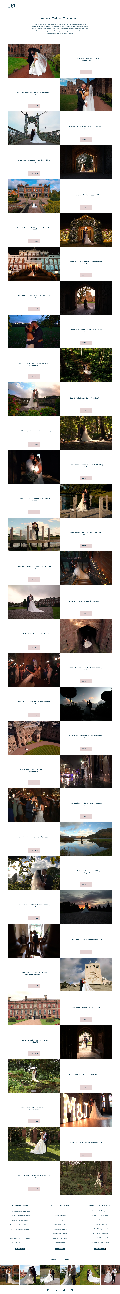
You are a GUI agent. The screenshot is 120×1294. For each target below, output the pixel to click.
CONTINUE (85, 72)
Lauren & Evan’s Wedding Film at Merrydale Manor (86, 533)
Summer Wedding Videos (60, 1215)
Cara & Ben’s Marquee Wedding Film (86, 1007)
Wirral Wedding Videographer (100, 1224)
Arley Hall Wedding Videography (20, 1242)
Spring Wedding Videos (60, 1211)
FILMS (81, 6)
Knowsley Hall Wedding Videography (20, 1215)
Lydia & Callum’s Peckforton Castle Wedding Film (34, 93)
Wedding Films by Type (60, 1205)
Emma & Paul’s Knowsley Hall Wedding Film (85, 601)
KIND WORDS (91, 6)
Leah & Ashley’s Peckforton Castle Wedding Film (34, 296)
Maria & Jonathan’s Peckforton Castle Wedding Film (34, 1109)
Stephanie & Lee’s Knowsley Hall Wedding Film (34, 906)
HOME (55, 6)
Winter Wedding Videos (60, 1224)
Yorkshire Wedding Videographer (100, 1233)
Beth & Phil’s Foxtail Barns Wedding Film (85, 398)
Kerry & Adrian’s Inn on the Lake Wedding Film (34, 838)
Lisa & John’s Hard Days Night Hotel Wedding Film (34, 770)
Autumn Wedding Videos (60, 1220)
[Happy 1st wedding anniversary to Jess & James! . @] (90, 1275)
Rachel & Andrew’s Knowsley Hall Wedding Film (85, 262)
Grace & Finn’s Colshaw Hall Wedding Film (86, 1143)
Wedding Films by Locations (100, 1205)
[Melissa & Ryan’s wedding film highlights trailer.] (30, 1275)
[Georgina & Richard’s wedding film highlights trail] (70, 1275)
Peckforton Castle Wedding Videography (20, 1211)
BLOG (100, 6)
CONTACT (109, 6)
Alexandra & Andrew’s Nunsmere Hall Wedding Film (34, 1041)
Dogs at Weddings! (60, 1242)
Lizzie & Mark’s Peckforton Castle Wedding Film (85, 736)
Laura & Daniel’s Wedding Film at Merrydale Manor (34, 229)
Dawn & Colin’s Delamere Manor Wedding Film (34, 702)
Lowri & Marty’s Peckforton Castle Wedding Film (34, 432)
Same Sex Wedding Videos (60, 1233)
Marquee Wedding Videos (60, 1229)
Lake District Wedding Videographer (100, 1229)
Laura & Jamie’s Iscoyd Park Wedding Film (86, 940)
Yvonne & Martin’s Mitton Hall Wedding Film (86, 1075)
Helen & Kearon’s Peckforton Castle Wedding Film (86, 466)
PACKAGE (72, 6)
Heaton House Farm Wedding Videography (20, 1238)
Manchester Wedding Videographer (100, 1238)
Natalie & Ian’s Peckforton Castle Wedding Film (34, 1176)
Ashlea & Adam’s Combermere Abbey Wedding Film (86, 872)
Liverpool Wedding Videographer (100, 1220)
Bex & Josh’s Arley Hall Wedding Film (85, 195)
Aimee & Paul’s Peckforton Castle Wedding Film (34, 635)
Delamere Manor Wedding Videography (20, 1224)
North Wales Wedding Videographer (100, 1242)
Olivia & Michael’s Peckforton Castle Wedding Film (86, 59)
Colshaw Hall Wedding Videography (20, 1220)
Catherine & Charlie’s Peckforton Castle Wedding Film (34, 364)
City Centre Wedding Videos (60, 1238)
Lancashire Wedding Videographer (100, 1215)
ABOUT (64, 6)
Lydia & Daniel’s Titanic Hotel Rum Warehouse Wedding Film (34, 973)
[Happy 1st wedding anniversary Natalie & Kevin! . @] (50, 1275)
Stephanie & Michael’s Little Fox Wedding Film (86, 330)
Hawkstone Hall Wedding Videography (20, 1233)
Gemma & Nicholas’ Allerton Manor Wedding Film (34, 567)
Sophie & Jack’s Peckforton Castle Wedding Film (85, 669)
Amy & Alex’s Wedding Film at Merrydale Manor (34, 499)
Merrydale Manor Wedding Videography (20, 1229)
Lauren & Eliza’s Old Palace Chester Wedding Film (86, 127)
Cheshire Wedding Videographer (100, 1211)
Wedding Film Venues (20, 1205)
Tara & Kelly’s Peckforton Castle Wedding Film (86, 804)
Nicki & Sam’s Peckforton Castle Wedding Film (34, 161)
